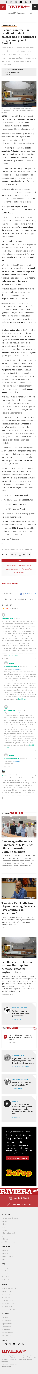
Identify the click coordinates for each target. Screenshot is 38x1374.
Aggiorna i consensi (6, 1366)
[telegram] (26, 2)
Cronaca (4, 1221)
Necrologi (5, 1268)
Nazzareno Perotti (11, 667)
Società (4, 1230)
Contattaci (5, 1253)
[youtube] (20, 2)
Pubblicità (5, 1239)
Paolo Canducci (27, 569)
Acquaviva (5, 1318)
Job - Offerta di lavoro (20, 1079)
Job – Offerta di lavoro (9, 1242)
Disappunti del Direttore (10, 1218)
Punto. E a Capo (7, 1291)
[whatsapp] (16, 2)
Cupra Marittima (7, 1324)
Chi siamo (5, 1250)
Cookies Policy (13, 1364)
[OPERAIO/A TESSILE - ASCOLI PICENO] (19, 1083)
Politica (14, 26)
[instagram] (11, 2)
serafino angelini (19, 572)
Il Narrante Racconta (8, 1300)
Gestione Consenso (8, 1280)
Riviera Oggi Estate (8, 1303)
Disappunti (6, 26)
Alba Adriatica (6, 1321)
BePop (4, 1259)
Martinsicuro (6, 1330)
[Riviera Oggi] (19, 7)
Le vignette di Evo (18, 1055)
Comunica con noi (8, 1256)
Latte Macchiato (7, 1306)
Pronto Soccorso (7, 1274)
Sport (3, 1236)
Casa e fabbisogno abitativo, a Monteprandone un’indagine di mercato (20, 1037)
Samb (3, 1227)
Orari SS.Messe (7, 1277)
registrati (33, 593)
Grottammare (6, 1327)
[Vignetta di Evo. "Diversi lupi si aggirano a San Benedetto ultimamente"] (19, 1061)
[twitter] (31, 2)
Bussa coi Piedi (7, 1294)
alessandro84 (7, 618)
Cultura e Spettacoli (8, 1233)
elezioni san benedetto (13, 569)
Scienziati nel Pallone (9, 1288)
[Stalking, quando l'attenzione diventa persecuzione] (19, 1013)
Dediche (15, 1101)
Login (27, 593)
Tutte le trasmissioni (9, 1309)
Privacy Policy (5, 1364)
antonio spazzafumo (24, 565)
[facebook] (6, 2)
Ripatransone (6, 1336)
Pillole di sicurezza (19, 1008)
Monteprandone (7, 1333)
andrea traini (11, 565)
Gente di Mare (6, 1297)
